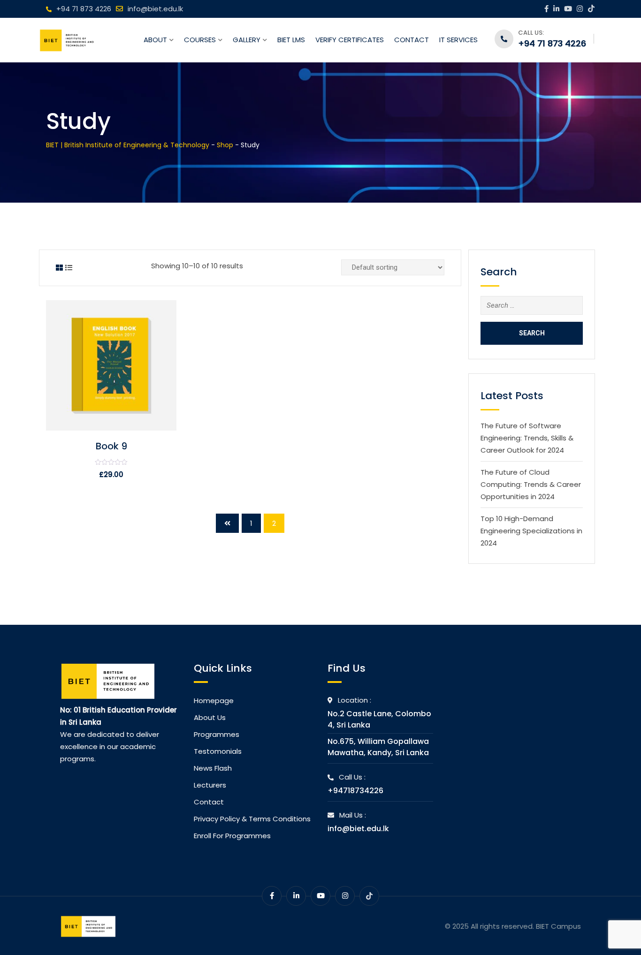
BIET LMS (291, 40)
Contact (411, 40)
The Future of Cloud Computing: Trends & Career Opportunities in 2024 (531, 484)
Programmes (216, 734)
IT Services (458, 40)
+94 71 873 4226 (83, 9)
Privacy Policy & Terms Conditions (252, 819)
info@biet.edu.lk (155, 9)
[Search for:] (532, 305)
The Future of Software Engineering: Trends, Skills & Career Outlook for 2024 (527, 438)
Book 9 (111, 446)
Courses (200, 40)
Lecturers (210, 785)
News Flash (213, 768)
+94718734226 (355, 790)
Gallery (246, 40)
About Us (210, 717)
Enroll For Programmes (232, 836)
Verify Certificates (349, 40)
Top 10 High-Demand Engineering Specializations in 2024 (531, 531)
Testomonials (218, 751)
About (155, 40)
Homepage (214, 700)
